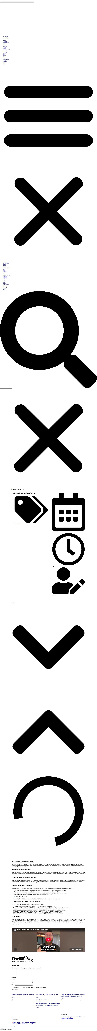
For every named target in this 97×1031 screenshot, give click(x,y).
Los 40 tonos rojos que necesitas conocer (47, 994)
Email (13, 982)
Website (13, 984)
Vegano (4, 55)
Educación (5, 50)
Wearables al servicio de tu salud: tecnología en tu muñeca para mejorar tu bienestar (48, 1004)
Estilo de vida (5, 36)
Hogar (4, 64)
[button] (48, 163)
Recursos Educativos (7, 49)
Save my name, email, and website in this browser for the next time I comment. (29, 987)
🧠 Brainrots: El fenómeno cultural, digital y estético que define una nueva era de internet (24, 1023)
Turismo (4, 47)
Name (13, 979)
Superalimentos (6, 59)
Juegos (4, 53)
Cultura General (18, 523)
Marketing (5, 61)
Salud (4, 43)
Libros (4, 56)
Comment (14, 977)
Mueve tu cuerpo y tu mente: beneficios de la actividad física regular (73, 1017)
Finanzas (4, 60)
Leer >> (13, 997)
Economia (5, 41)
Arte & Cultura (6, 37)
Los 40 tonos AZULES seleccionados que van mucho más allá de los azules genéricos (73, 995)
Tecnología (5, 46)
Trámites (4, 48)
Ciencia (4, 39)
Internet (4, 62)
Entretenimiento (6, 42)
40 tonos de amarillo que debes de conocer (23, 994)
